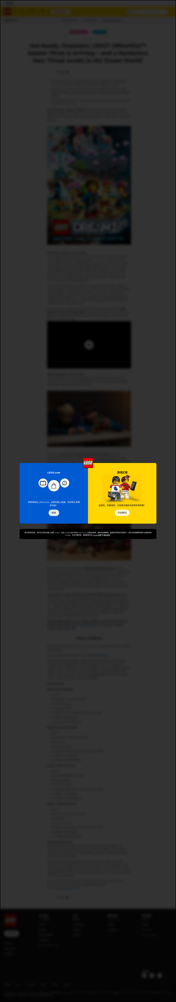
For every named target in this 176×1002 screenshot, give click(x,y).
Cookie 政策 (97, 535)
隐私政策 (107, 535)
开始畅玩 (122, 513)
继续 (54, 513)
